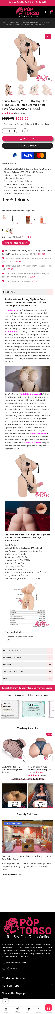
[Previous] (4, 57)
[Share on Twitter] (7, 199)
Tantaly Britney (10, 688)
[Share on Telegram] (19, 199)
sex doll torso (29, 418)
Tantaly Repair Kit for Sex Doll (18, 281)
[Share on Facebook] (3, 199)
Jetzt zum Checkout (27, 146)
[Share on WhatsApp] (27, 199)
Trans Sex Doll (39, 310)
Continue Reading (10, 862)
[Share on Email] (23, 199)
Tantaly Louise (44, 688)
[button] (7, 113)
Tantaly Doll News (13, 823)
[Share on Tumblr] (15, 199)
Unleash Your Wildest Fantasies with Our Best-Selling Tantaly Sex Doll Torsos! (26, 845)
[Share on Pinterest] (11, 199)
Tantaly (28, 346)
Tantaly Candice (27, 688)
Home (4, 22)
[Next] (50, 57)
